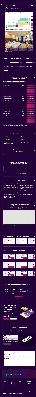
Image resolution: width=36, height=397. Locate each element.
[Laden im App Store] (29, 383)
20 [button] (29, 22)
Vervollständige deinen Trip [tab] (25, 356)
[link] (11, 258)
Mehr (34, 261)
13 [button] (29, 20)
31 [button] (6, 27)
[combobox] (11, 335)
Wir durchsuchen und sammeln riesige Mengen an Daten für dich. (12, 374)
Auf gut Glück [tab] (18, 356)
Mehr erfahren (25, 124)
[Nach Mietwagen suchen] (1, 6)
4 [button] (8, 20)
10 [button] (6, 22)
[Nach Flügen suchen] (1, 3)
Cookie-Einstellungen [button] (5, 126)
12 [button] (27, 20)
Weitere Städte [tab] (6, 356)
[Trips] (1, 11)
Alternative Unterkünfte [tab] (13, 356)
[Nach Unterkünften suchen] (1, 4)
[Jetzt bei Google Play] (29, 381)
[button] (1, 1)
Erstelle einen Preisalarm (30, 291)
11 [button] (8, 22)
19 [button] (27, 22)
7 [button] (13, 20)
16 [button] (22, 22)
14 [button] (13, 22)
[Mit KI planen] (1, 9)
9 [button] (22, 20)
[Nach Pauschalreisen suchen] (1, 7)
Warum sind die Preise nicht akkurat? (9, 375)
